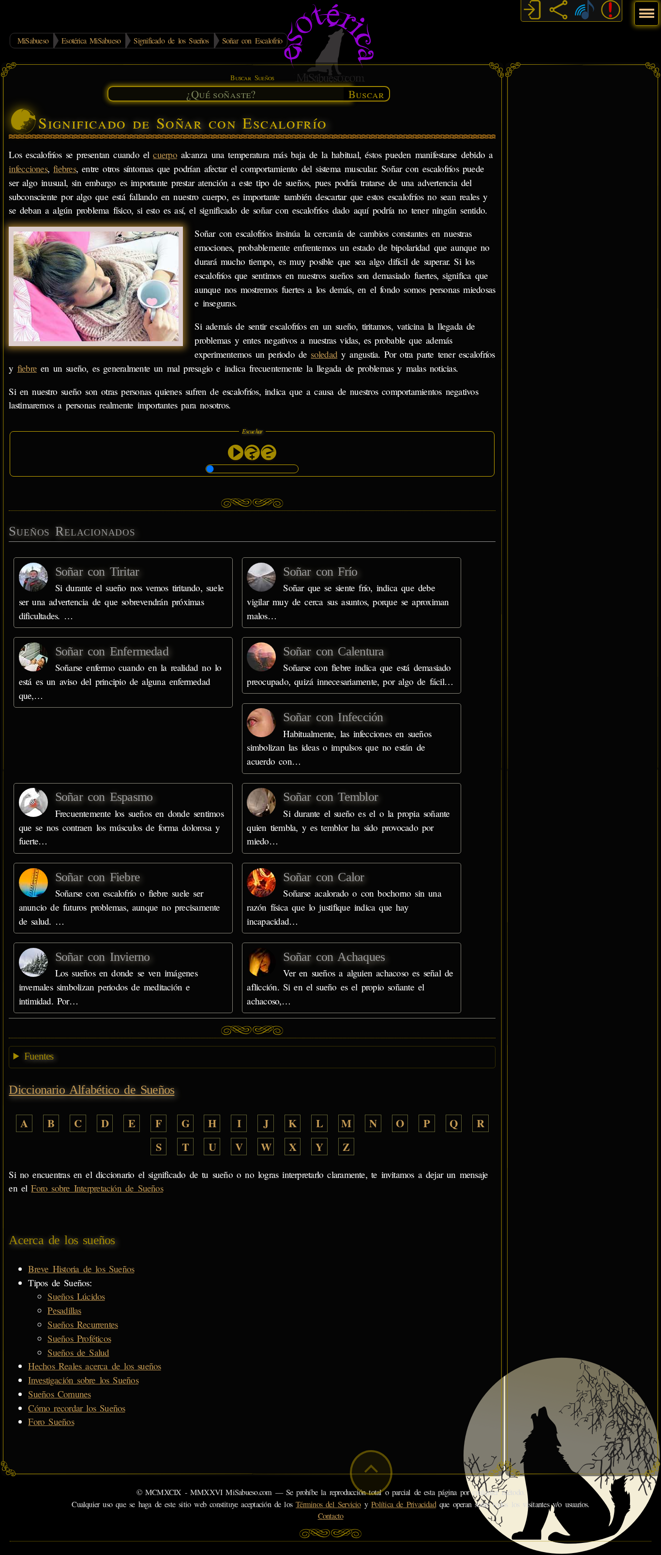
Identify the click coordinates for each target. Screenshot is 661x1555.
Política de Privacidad (403, 1504)
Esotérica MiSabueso (90, 40)
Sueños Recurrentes (82, 1324)
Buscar (366, 94)
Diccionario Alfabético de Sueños (91, 1090)
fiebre (27, 368)
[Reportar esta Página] (611, 11)
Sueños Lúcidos (76, 1296)
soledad (324, 354)
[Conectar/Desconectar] (532, 11)
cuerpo (165, 154)
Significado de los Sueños (171, 40)
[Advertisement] (582, 215)
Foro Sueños (51, 1421)
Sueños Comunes (59, 1394)
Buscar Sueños (252, 77)
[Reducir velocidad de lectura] (268, 452)
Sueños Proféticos (79, 1338)
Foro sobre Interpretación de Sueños (97, 1188)
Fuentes (39, 1056)
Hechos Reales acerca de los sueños (94, 1366)
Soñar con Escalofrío (252, 40)
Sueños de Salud (78, 1352)
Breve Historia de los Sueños (81, 1269)
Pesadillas (64, 1310)
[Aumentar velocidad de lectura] (252, 452)
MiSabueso (32, 40)
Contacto (331, 1516)
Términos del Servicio (328, 1504)
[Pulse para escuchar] (235, 452)
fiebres (64, 168)
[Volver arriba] (371, 1472)
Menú (645, 8)
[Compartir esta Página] (558, 11)
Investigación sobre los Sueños (83, 1380)
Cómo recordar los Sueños (76, 1408)
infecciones (28, 168)
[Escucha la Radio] (584, 11)
